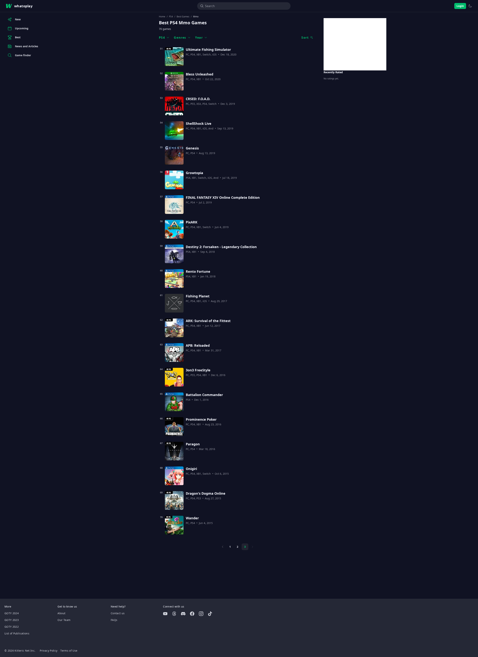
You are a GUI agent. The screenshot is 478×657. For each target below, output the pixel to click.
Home (162, 16)
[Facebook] (192, 613)
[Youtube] (165, 613)
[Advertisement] (355, 44)
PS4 (171, 16)
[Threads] (174, 613)
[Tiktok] (210, 613)
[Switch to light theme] (470, 6)
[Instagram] (201, 613)
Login (460, 6)
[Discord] (183, 613)
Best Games (183, 16)
